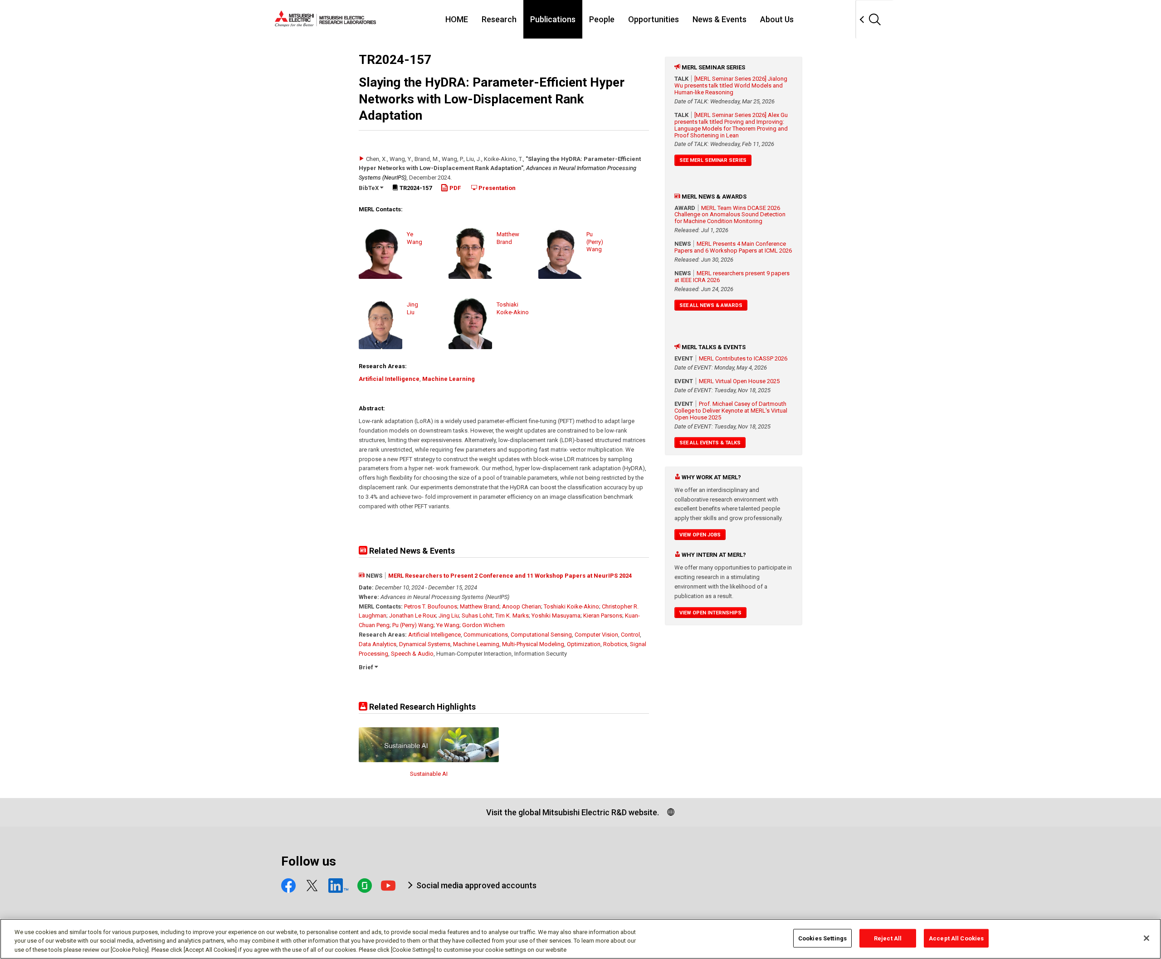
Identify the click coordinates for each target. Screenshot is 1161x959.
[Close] (1146, 938)
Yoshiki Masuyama (556, 615)
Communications (485, 634)
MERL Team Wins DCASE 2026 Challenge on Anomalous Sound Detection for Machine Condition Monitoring (729, 214)
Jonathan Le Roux (412, 615)
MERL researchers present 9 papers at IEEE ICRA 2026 (732, 276)
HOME (456, 19)
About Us (777, 19)
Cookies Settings (822, 938)
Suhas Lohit (477, 615)
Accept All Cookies (956, 938)
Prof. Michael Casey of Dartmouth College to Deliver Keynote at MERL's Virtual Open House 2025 (730, 410)
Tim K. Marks (512, 615)
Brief (367, 667)
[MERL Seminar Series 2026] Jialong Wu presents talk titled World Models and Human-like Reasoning (730, 85)
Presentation (496, 188)
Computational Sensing (541, 634)
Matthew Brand (479, 606)
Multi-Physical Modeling (533, 644)
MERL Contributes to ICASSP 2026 (743, 358)
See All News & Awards (710, 305)
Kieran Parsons (602, 615)
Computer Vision (596, 634)
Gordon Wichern (483, 625)
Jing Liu (449, 615)
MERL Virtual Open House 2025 (739, 381)
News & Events (719, 19)
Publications (553, 19)
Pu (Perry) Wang (413, 625)
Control (630, 634)
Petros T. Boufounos (430, 606)
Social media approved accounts (476, 885)
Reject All (888, 938)
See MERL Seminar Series (712, 160)
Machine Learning (448, 378)
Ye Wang (447, 625)
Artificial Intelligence (389, 378)
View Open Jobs (700, 535)
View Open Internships (710, 613)
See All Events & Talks (710, 443)
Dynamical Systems (424, 644)
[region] (580, 939)
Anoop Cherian (521, 606)
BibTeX (369, 188)
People (602, 19)
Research (499, 19)
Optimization (583, 644)
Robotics (615, 644)
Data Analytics (377, 644)
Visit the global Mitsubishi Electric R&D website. (572, 812)
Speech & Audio (412, 653)
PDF (454, 188)
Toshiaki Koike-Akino (571, 606)
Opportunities (653, 19)
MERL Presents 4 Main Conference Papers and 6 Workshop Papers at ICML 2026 (733, 247)
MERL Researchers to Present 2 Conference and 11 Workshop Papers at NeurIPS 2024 (510, 575)
